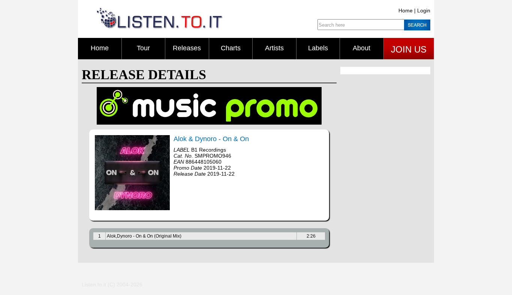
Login (423, 11)
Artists (274, 48)
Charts (231, 48)
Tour (143, 48)
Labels (318, 48)
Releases (187, 48)
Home (405, 11)
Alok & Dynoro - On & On (211, 139)
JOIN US (409, 49)
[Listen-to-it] (159, 27)
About (361, 48)
